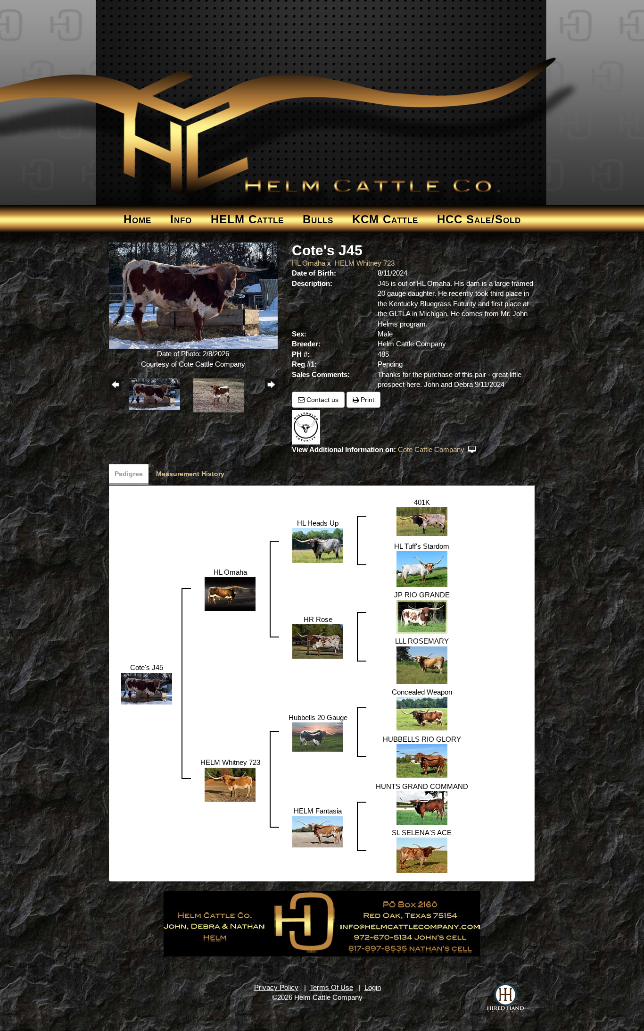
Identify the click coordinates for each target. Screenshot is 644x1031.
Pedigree (129, 474)
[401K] (421, 521)
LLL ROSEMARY (422, 641)
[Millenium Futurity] (308, 427)
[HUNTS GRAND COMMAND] (421, 807)
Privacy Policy (276, 987)
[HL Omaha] (230, 593)
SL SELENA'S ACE (422, 833)
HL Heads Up (318, 523)
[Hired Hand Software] (505, 998)
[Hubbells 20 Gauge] (317, 736)
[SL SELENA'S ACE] (421, 855)
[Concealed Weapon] (421, 713)
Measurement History (190, 474)
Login (372, 987)
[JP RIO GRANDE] (421, 616)
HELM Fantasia (318, 811)
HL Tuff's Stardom (421, 546)
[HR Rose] (317, 641)
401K (422, 502)
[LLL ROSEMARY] (421, 665)
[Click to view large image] (193, 295)
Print (366, 399)
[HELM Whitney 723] (230, 784)
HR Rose (318, 619)
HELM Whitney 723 (365, 263)
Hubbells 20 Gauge (318, 717)
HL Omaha (308, 263)
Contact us (322, 399)
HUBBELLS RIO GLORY (422, 739)
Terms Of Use (331, 987)
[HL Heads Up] (317, 545)
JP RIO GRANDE (422, 595)
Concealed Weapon (422, 692)
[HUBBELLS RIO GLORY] (421, 760)
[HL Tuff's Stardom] (421, 568)
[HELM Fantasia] (317, 831)
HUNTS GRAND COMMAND (422, 786)
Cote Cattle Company (432, 449)
